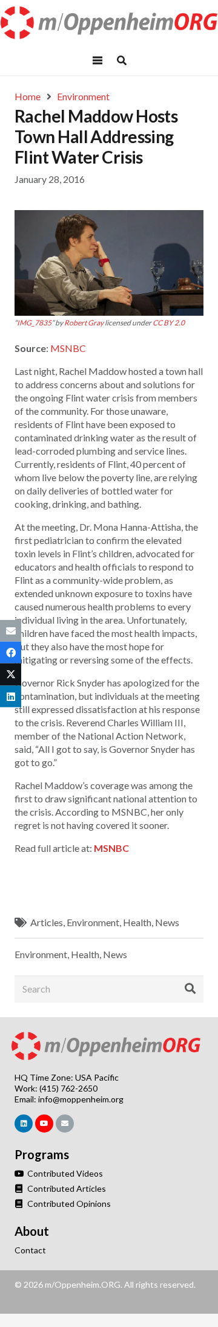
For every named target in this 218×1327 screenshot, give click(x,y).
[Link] (109, 22)
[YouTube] (44, 1123)
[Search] (190, 989)
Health (137, 922)
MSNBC (68, 348)
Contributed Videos (64, 1173)
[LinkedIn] (24, 1123)
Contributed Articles (65, 1188)
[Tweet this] (10, 674)
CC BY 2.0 (169, 322)
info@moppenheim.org (81, 1099)
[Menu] (97, 60)
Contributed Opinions (68, 1203)
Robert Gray (84, 322)
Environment (93, 922)
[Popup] (122, 60)
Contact (30, 1250)
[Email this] (10, 631)
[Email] (65, 1123)
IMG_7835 (34, 322)
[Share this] (10, 653)
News (167, 922)
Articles (46, 922)
